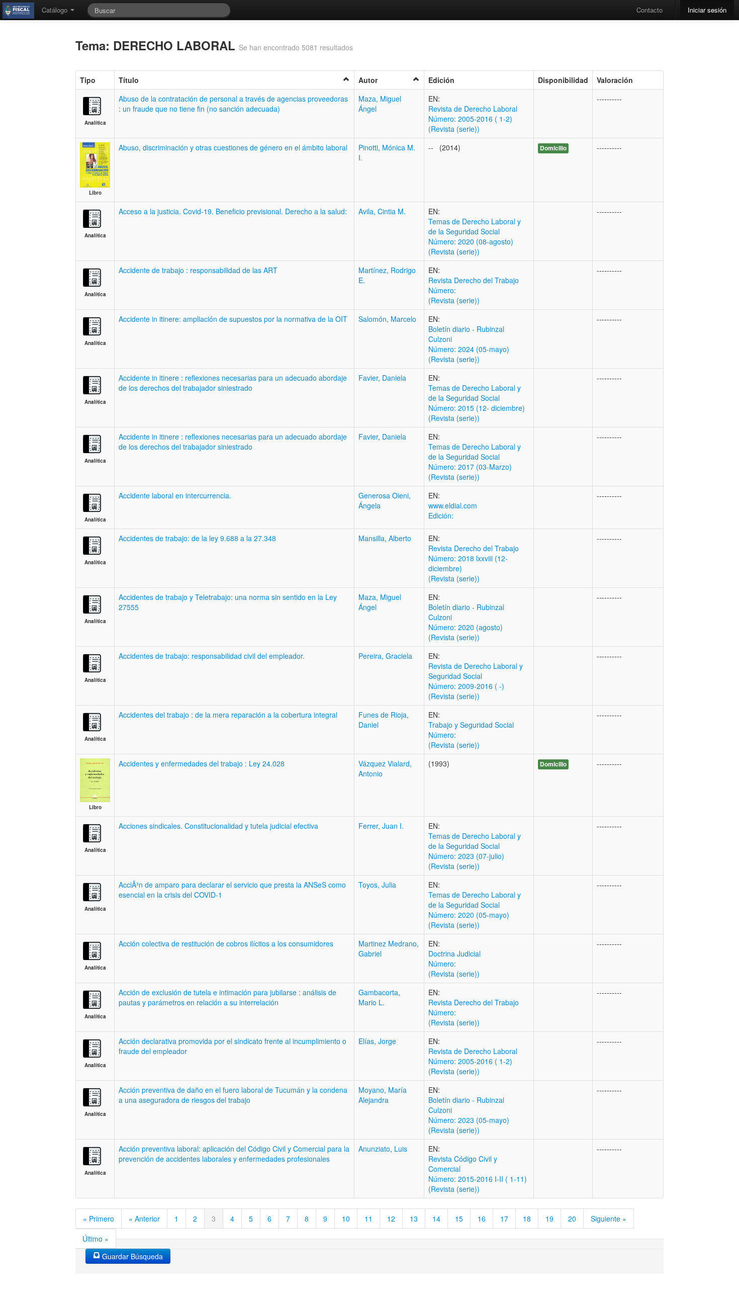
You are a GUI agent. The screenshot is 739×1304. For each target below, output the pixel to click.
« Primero (98, 1218)
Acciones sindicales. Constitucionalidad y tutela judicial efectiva (218, 826)
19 (549, 1218)
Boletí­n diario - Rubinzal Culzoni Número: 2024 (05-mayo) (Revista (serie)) (468, 344)
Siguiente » (608, 1218)
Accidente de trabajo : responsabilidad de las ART (198, 270)
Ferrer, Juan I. (381, 826)
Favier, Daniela (382, 378)
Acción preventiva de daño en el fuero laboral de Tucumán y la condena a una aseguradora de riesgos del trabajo (233, 1095)
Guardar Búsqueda (131, 1256)
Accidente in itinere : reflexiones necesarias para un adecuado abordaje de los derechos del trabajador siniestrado (233, 383)
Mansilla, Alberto (384, 538)
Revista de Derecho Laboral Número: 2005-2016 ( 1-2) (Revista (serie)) (472, 119)
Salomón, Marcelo (387, 319)
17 (504, 1218)
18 (527, 1218)
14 (436, 1218)
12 (391, 1218)
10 (346, 1218)
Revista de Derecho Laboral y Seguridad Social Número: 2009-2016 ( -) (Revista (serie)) (475, 681)
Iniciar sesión (707, 10)
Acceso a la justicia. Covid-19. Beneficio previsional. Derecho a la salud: (233, 211)
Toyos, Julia (377, 885)
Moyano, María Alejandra (382, 1095)
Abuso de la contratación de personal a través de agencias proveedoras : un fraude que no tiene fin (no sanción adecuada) (233, 104)
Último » (95, 1239)
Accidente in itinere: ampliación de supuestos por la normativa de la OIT (233, 319)
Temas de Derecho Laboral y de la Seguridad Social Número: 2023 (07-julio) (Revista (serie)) (474, 851)
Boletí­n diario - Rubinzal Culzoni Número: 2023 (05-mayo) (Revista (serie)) (468, 1115)
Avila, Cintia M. (382, 211)
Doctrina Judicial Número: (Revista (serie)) (454, 963)
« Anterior (144, 1218)
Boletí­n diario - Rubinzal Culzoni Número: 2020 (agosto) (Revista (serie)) (466, 622)
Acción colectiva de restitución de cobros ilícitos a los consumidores (226, 943)
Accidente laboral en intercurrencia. (175, 495)
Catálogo (55, 10)
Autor (368, 80)
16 (482, 1218)
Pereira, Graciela (385, 656)
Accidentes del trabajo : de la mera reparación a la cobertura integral (228, 715)
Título (129, 80)
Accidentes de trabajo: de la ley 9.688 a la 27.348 (197, 538)
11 (368, 1218)
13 (414, 1218)
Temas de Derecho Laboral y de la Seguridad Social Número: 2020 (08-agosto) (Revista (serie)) (474, 236)
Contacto (649, 10)
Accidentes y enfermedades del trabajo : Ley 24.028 (202, 763)
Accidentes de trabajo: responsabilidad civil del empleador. (212, 656)
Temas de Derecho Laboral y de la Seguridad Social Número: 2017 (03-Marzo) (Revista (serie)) (474, 462)
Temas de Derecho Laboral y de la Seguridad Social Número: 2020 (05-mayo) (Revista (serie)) (474, 910)
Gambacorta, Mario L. (379, 997)
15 (459, 1218)
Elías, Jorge (377, 1041)
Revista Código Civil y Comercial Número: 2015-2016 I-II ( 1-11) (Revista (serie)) (477, 1174)
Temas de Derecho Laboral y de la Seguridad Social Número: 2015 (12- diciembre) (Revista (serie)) (476, 403)
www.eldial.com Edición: (452, 510)
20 (572, 1218)
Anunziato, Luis (382, 1149)
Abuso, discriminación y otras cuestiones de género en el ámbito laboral (233, 147)
